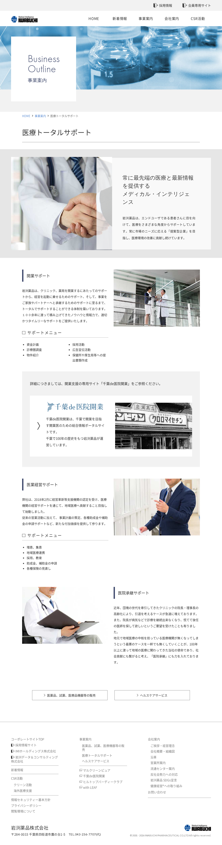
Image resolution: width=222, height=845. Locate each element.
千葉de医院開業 (94, 776)
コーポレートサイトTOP (27, 739)
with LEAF (90, 787)
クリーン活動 (23, 785)
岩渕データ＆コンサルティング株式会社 (34, 759)
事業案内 (146, 18)
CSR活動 (198, 18)
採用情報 (165, 5)
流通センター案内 (162, 768)
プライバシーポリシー (26, 805)
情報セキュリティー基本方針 (31, 799)
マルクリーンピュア (96, 770)
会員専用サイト (199, 5)
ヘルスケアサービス (153, 695)
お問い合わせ (157, 792)
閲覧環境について (23, 811)
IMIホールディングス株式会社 (35, 751)
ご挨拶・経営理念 (162, 745)
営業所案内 (158, 762)
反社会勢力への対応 (164, 774)
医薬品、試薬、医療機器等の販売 (103, 747)
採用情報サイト (26, 745)
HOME (93, 18)
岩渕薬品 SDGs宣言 (163, 780)
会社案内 (172, 18)
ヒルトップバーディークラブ (102, 782)
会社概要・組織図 (162, 751)
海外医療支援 (23, 790)
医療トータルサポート (97, 755)
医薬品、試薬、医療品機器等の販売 (71, 695)
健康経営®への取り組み (166, 786)
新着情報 (120, 18)
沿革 (153, 757)
